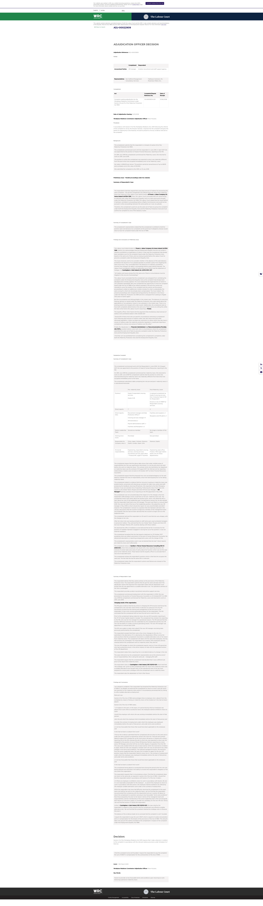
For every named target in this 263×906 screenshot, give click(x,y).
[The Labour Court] (146, 16)
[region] (113, 11)
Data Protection (135, 897)
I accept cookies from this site (154, 3)
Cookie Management (113, 897)
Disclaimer (145, 897)
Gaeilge (103, 10)
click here (163, 24)
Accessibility (125, 897)
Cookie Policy (135, 4)
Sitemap (153, 897)
